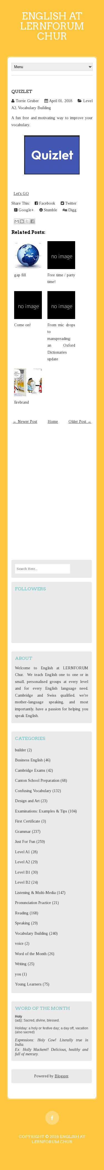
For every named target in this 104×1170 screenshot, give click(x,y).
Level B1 (22, 872)
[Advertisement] (52, 493)
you (18, 974)
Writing (21, 964)
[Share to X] (27, 221)
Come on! (22, 325)
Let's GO (21, 193)
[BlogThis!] (22, 221)
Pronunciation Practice (33, 903)
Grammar (23, 831)
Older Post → (80, 421)
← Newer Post (25, 421)
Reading (22, 913)
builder (20, 750)
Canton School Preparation (37, 780)
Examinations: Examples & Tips (41, 811)
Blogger (61, 1076)
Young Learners (28, 984)
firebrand (21, 402)
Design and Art (27, 801)
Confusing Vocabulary (33, 791)
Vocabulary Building (34, 108)
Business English (29, 760)
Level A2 (22, 862)
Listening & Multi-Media (35, 893)
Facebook (46, 203)
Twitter (70, 203)
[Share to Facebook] (32, 221)
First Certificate (27, 821)
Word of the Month (31, 954)
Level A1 (22, 852)
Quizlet (21, 91)
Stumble (50, 210)
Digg (72, 210)
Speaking (22, 923)
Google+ (25, 210)
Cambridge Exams (30, 770)
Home (53, 421)
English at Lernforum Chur (52, 26)
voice (19, 943)
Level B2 (22, 882)
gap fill (20, 275)
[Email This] (16, 221)
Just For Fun (25, 842)
